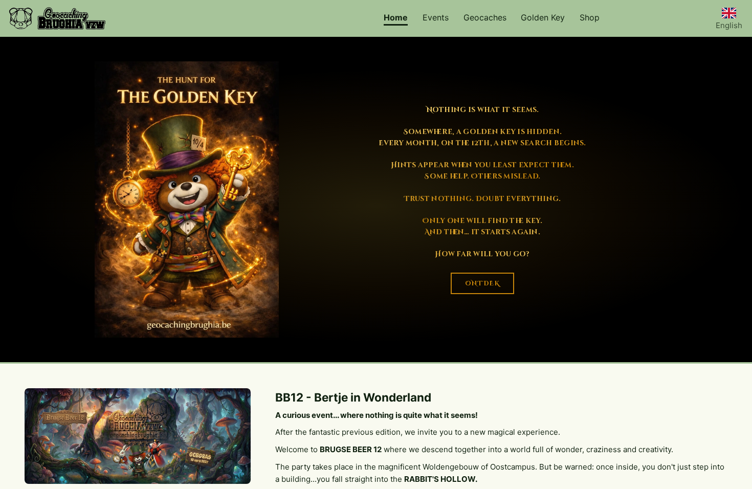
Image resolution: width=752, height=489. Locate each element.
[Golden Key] (187, 199)
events (436, 17)
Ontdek (482, 283)
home (396, 17)
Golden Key (543, 17)
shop (590, 17)
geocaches (484, 17)
